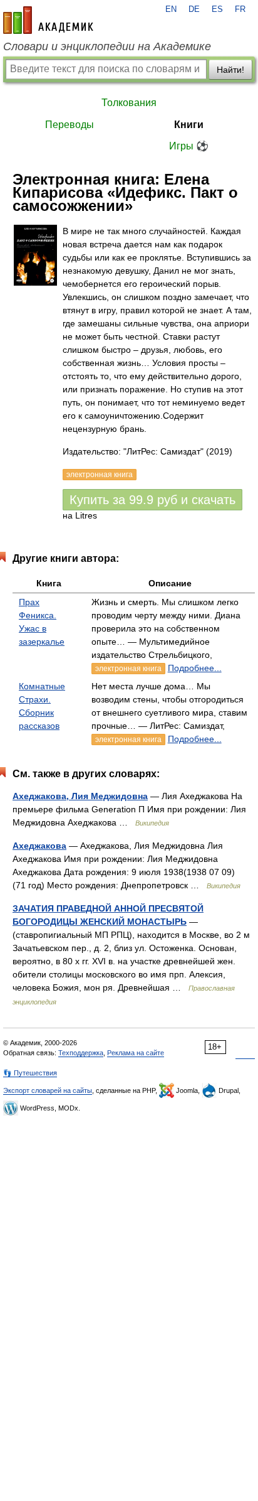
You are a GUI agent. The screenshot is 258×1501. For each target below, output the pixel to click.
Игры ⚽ (189, 146)
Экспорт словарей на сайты (47, 1090)
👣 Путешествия (30, 1073)
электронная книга (128, 668)
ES (217, 9)
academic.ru (48, 20)
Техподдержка (80, 1053)
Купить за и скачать (152, 500)
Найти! (230, 70)
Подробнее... (195, 668)
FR (240, 9)
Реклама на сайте (135, 1053)
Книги (189, 124)
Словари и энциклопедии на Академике (107, 46)
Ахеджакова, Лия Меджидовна (80, 796)
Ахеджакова (39, 846)
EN (171, 9)
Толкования (129, 102)
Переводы (69, 124)
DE (194, 9)
